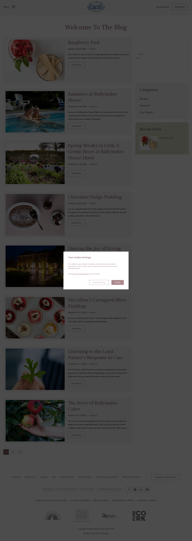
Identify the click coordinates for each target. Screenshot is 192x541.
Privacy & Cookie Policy (80, 274)
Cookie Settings (99, 282)
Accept (117, 282)
